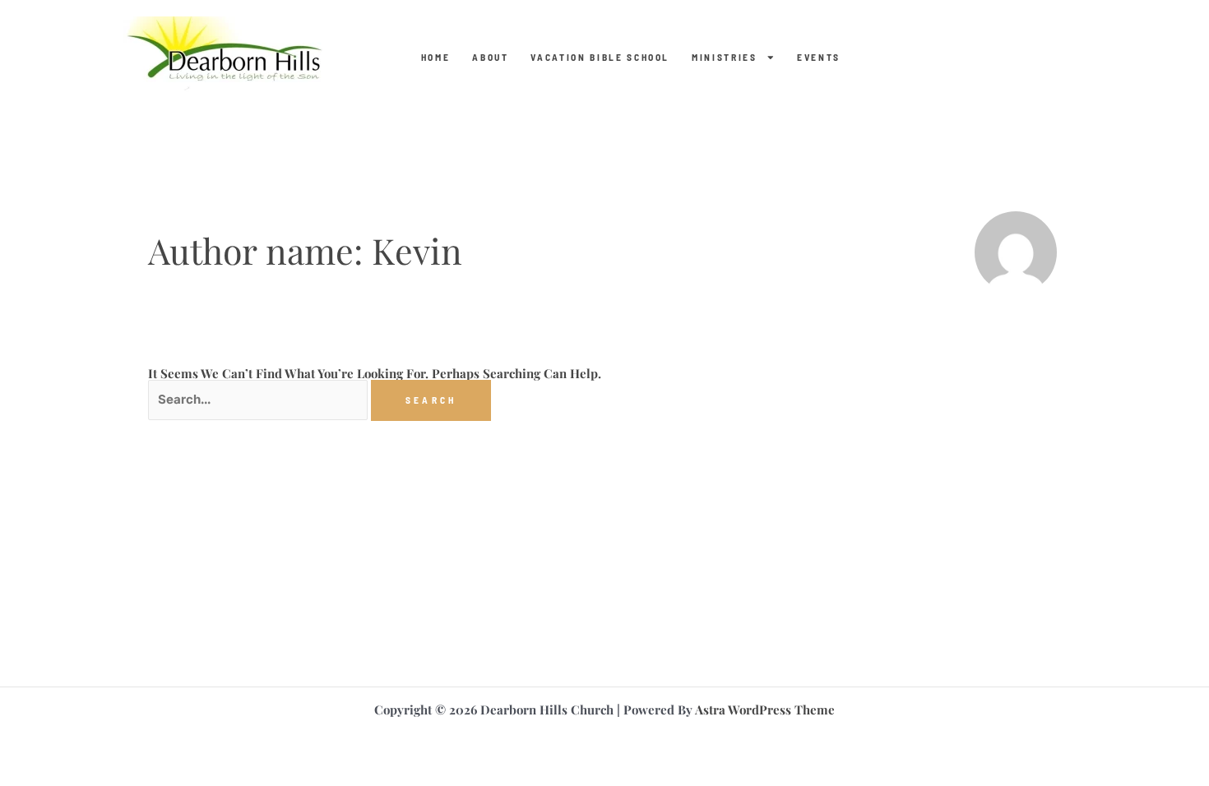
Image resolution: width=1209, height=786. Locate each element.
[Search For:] (259, 399)
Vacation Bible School (599, 57)
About (490, 57)
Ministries (724, 57)
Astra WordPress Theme (765, 709)
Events (819, 57)
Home (436, 57)
